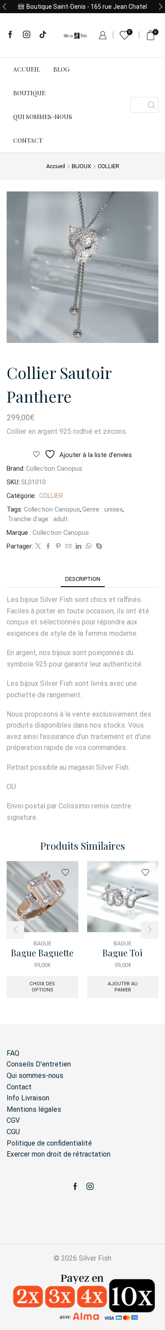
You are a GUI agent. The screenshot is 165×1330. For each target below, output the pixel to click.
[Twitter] (38, 546)
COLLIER (108, 166)
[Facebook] (10, 35)
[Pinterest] (58, 546)
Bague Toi (123, 953)
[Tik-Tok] (43, 35)
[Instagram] (26, 35)
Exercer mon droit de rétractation (58, 1154)
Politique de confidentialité (49, 1143)
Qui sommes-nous (42, 116)
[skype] (98, 546)
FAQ (13, 1053)
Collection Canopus (54, 468)
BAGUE (42, 943)
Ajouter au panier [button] (123, 986)
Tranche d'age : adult (37, 519)
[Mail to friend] (68, 546)
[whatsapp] (89, 546)
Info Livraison (28, 1098)
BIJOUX (81, 166)
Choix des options (42, 986)
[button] (4, 6)
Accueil (26, 69)
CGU (13, 1132)
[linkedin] (78, 546)
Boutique (29, 93)
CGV (13, 1120)
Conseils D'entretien (39, 1064)
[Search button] (151, 104)
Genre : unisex (102, 509)
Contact (28, 140)
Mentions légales (34, 1109)
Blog (61, 69)
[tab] (83, 579)
